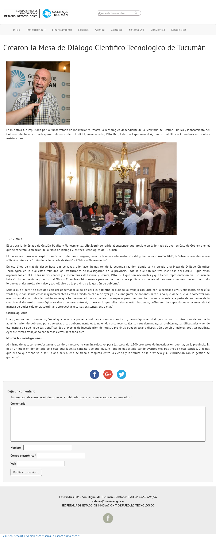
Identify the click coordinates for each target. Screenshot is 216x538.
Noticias (83, 30)
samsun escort (54, 536)
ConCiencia (158, 30)
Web (13, 463)
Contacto (117, 30)
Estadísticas (178, 30)
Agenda (100, 30)
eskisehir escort (13, 536)
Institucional (35, 30)
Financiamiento (62, 30)
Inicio (16, 30)
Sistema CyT (136, 30)
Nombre (17, 447)
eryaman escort (34, 536)
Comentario (18, 403)
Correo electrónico (23, 455)
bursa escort (72, 536)
